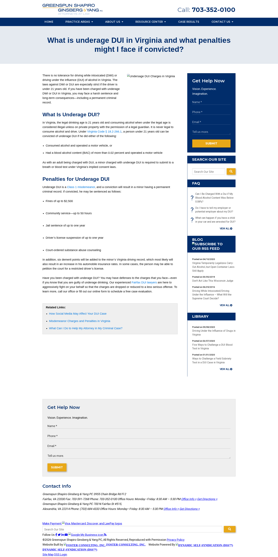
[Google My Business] (86, 534)
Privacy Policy (176, 539)
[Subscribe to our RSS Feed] (211, 248)
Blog (197, 239)
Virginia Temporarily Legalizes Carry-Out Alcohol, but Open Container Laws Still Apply (213, 267)
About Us (113, 21)
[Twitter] (59, 534)
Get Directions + (207, 499)
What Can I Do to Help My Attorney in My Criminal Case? (85, 328)
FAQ (196, 183)
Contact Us (221, 21)
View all (225, 228)
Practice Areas (78, 21)
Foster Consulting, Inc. (126, 544)
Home (49, 21)
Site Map (48, 554)
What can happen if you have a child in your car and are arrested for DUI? (214, 220)
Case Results (188, 21)
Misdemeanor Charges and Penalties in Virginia (79, 321)
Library (200, 316)
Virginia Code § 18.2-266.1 (104, 131)
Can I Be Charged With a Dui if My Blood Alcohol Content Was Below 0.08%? (213, 197)
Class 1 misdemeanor (81, 187)
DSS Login (60, 554)
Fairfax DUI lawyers (144, 282)
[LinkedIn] (63, 534)
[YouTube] (66, 534)
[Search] (231, 171)
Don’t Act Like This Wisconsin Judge (212, 280)
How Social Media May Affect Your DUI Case (78, 313)
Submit (211, 143)
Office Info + (188, 499)
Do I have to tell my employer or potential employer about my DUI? (212, 210)
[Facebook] (56, 534)
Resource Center (149, 21)
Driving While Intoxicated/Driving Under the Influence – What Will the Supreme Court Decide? (212, 294)
